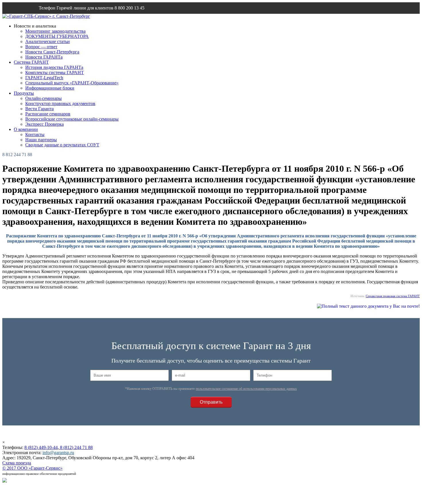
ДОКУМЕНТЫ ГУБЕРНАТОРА (57, 36)
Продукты (24, 93)
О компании (26, 129)
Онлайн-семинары (43, 98)
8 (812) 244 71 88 (76, 447)
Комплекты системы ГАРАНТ (54, 72)
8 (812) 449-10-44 (41, 447)
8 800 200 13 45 (129, 7)
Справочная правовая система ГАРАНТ (393, 296)
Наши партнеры (41, 139)
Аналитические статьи (47, 41)
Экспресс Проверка (44, 124)
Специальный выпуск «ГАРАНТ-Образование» (72, 82)
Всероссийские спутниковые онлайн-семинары (72, 119)
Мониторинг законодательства (55, 31)
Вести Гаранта (39, 108)
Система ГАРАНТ (31, 62)
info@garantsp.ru (66, 19)
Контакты (34, 134)
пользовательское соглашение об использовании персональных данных (246, 389)
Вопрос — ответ (41, 46)
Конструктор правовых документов (60, 103)
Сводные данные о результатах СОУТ (62, 144)
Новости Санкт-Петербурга (52, 51)
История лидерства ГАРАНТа (54, 67)
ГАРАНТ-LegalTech (44, 77)
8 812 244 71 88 (17, 154)
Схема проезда (16, 462)
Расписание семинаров (47, 113)
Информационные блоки (49, 88)
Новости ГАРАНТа (44, 57)
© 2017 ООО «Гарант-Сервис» (32, 468)
